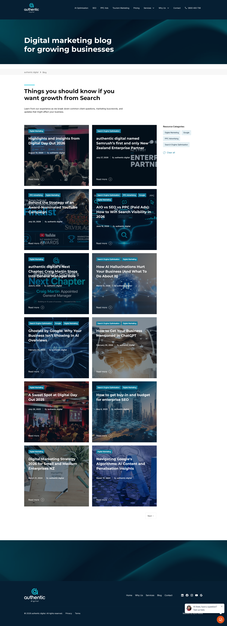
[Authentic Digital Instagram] (191, 595)
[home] (31, 8)
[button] (149, 8)
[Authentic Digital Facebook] (187, 595)
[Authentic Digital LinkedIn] (182, 595)
